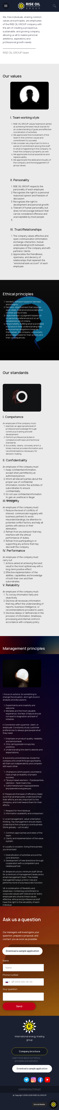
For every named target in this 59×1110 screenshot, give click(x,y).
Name (6, 960)
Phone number (10, 974)
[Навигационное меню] (5, 6)
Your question (10, 989)
